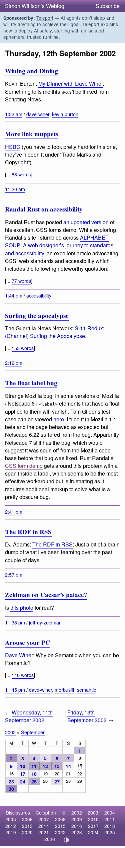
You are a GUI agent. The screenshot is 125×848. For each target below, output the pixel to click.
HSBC (12, 147)
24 (22, 781)
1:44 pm (13, 295)
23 (11, 781)
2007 (43, 819)
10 (22, 766)
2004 (109, 812)
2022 (60, 832)
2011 (109, 819)
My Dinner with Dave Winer (70, 83)
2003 (93, 812)
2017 (93, 826)
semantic (86, 689)
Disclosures (18, 812)
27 (57, 781)
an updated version (86, 222)
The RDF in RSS (28, 531)
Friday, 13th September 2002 (87, 716)
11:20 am (15, 188)
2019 (10, 832)
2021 (43, 832)
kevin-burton (65, 113)
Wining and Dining (31, 71)
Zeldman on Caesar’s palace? (46, 594)
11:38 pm (15, 622)
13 (57, 766)
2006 (27, 819)
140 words (23, 674)
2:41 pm (13, 511)
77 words (21, 280)
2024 (93, 832)
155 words (23, 347)
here (58, 419)
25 (34, 781)
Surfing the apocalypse (37, 315)
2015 (60, 826)
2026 (49, 839)
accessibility (38, 295)
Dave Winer (19, 655)
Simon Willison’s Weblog (34, 6)
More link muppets (31, 134)
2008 (60, 819)
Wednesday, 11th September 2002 (29, 716)
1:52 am (13, 113)
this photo (21, 607)
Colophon (46, 812)
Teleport (44, 17)
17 (22, 773)
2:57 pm (13, 574)
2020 (27, 832)
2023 (76, 832)
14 (68, 766)
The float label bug (31, 383)
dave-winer (37, 113)
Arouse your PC (27, 642)
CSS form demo (24, 466)
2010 (93, 819)
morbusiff (64, 689)
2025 (109, 832)
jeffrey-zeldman (45, 622)
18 (34, 773)
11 (34, 766)
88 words (21, 174)
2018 (109, 826)
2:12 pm (13, 362)
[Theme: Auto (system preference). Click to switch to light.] (66, 840)
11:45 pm (15, 689)
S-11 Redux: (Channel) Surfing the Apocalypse (54, 332)
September (33, 732)
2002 (10, 732)
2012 (10, 826)
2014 (43, 826)
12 (45, 766)
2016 (76, 826)
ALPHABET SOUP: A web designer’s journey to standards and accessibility (59, 245)
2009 (76, 819)
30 (11, 788)
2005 (10, 819)
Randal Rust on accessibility (44, 209)
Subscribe (108, 6)
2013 (27, 826)
